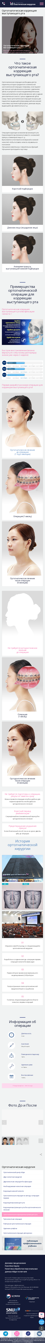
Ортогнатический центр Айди (14, 1172)
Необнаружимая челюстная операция (17, 1186)
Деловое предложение (15, 1263)
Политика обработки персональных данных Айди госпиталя (21, 1270)
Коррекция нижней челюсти (13, 1191)
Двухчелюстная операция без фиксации (17, 1182)
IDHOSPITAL (22, 4)
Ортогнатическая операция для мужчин (17, 1233)
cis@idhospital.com (19, 1285)
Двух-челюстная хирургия (12, 1177)
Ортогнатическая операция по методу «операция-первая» (21, 1197)
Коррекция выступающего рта (14, 1203)
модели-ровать (41, 1322)
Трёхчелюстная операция (12, 1219)
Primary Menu (42, 4)
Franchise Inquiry (12, 1266)
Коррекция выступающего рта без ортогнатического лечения (22, 1208)
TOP (41, 1329)
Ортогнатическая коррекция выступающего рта (20, 1214)
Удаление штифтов (10, 1228)
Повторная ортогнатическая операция (17, 1224)
